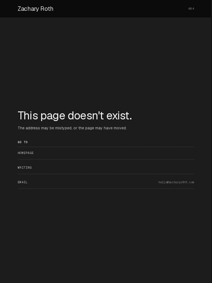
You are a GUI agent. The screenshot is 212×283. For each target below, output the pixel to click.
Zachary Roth (36, 8)
